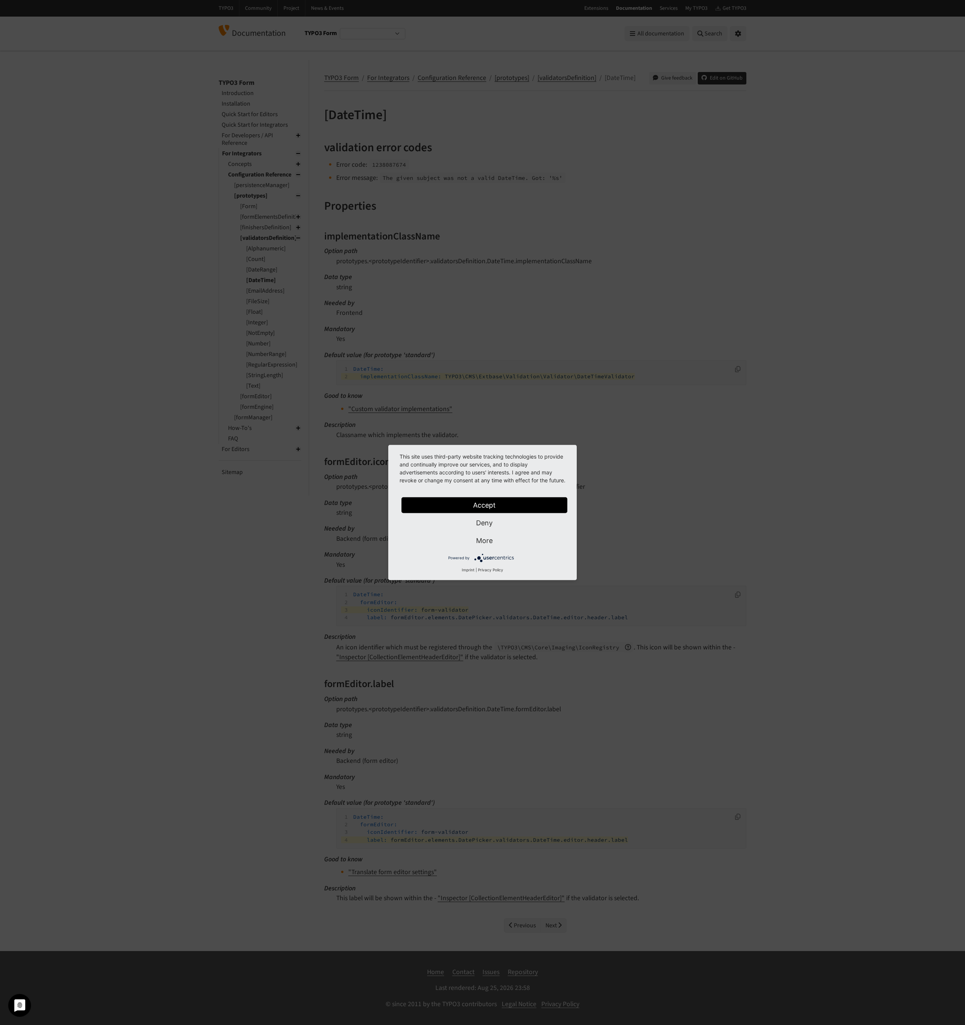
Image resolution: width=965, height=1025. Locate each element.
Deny (484, 523)
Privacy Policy (490, 570)
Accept (484, 505)
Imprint (468, 570)
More (484, 541)
